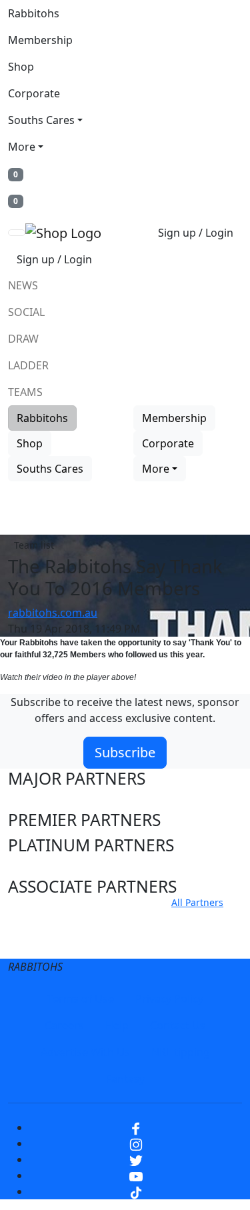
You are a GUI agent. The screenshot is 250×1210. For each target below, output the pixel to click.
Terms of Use (80, 998)
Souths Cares (41, 120)
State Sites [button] (47, 943)
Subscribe (125, 752)
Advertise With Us (85, 1052)
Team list (34, 545)
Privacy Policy (169, 998)
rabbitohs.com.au (52, 612)
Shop (21, 66)
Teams (25, 392)
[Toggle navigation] (16, 232)
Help (117, 1025)
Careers (64, 1025)
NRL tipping (180, 1052)
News (23, 285)
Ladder (28, 365)
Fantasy (125, 1078)
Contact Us (177, 1025)
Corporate (34, 93)
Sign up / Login (195, 232)
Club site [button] (41, 918)
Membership (40, 40)
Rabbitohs (33, 13)
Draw (23, 338)
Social (26, 312)
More (21, 146)
